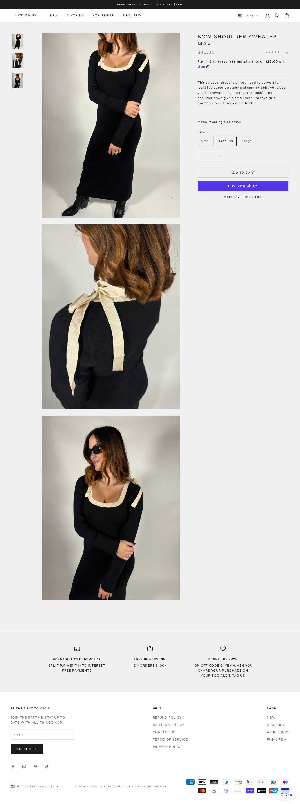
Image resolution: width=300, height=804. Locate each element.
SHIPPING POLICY (168, 725)
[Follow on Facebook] (13, 766)
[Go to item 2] (18, 61)
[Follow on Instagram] (24, 766)
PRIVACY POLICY (168, 747)
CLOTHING (75, 15)
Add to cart (243, 172)
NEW (54, 15)
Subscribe (27, 749)
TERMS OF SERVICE (170, 739)
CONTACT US (164, 732)
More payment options (243, 197)
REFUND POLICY (167, 717)
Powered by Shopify (149, 786)
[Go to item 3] (18, 80)
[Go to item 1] (18, 41)
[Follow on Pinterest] (35, 766)
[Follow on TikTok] (47, 766)
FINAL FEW (132, 15)
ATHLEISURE (103, 15)
